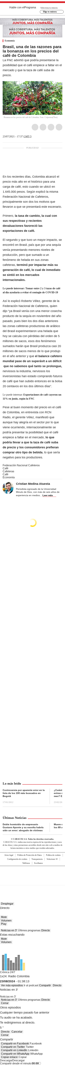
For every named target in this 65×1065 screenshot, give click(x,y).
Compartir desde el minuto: (19, 1063)
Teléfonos (26, 863)
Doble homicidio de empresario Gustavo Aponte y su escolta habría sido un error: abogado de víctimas (23, 827)
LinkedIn (51, 127)
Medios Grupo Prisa (32, 882)
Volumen (6, 920)
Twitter (43, 127)
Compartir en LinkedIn (14, 1050)
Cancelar (17, 1031)
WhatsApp (59, 127)
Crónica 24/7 (7, 972)
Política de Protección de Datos (29, 855)
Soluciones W (52, 859)
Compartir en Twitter (13, 1046)
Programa (30, 7)
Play (3, 923)
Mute (4, 917)
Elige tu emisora (50, 12)
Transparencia (37, 859)
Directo (45, 930)
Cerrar (4, 1003)
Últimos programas (29, 930)
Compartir (45, 985)
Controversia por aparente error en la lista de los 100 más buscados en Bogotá (24, 793)
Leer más (47, 495)
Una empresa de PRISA (32, 873)
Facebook (35, 127)
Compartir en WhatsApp (15, 1053)
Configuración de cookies (17, 859)
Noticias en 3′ (9, 930)
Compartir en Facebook (15, 1043)
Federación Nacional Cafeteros (21, 465)
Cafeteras (8, 471)
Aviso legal (8, 855)
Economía (10, 40)
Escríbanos (38, 863)
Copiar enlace (9, 1057)
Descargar (6, 1060)
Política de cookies (53, 855)
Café (5, 468)
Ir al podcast (31, 985)
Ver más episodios (12, 985)
